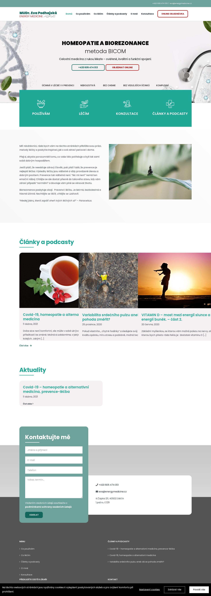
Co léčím (25, 555)
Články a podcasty (30, 561)
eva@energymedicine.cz (181, 3)
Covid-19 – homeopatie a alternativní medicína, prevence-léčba (56, 389)
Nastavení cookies (149, 589)
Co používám (27, 548)
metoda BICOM (105, 51)
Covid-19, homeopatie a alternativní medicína (54, 316)
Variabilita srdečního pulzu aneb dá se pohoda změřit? (116, 317)
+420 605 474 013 (160, 3)
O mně (24, 568)
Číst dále (27, 403)
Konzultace (26, 574)
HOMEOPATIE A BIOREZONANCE (105, 43)
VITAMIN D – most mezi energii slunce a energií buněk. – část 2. (176, 317)
